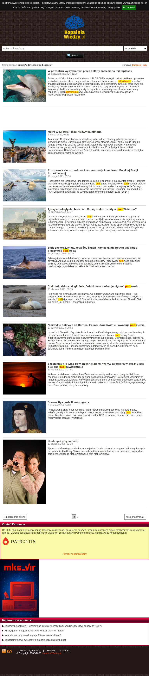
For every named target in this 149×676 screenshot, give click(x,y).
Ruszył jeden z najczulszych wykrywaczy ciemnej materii (34, 630)
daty (145, 65)
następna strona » (135, 517)
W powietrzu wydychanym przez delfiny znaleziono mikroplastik (90, 70)
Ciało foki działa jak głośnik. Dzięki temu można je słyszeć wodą (93, 286)
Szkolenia (65, 650)
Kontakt (51, 650)
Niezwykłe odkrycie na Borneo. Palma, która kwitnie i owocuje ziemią (96, 324)
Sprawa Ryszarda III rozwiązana (68, 402)
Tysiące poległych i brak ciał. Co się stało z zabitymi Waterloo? (92, 209)
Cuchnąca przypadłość (63, 441)
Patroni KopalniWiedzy (74, 554)
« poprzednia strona (14, 517)
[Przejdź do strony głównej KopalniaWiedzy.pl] (74, 27)
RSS (9, 651)
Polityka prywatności (29, 650)
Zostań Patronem (13, 524)
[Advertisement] (73, 117)
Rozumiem (129, 7)
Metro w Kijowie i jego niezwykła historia (74, 131)
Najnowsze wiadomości (17, 620)
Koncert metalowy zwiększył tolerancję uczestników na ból (35, 640)
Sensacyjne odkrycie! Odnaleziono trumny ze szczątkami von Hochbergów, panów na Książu (53, 626)
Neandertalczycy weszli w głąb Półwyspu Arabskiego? (33, 635)
